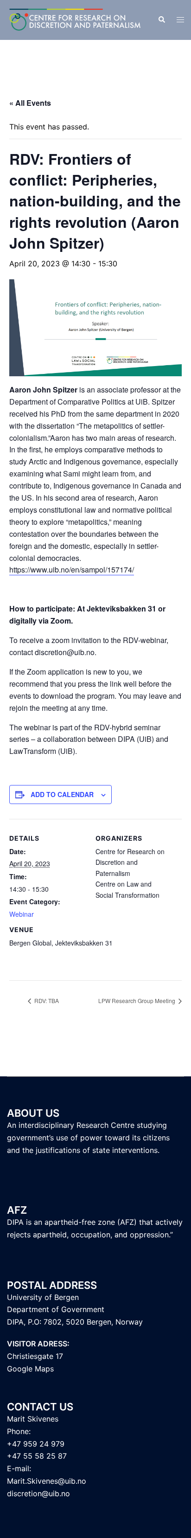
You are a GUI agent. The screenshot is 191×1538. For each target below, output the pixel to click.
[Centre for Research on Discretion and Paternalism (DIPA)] (75, 19)
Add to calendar (62, 794)
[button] (161, 20)
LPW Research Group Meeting (137, 1000)
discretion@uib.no (38, 1493)
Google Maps (30, 1368)
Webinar (21, 914)
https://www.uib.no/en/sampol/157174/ (71, 569)
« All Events (30, 102)
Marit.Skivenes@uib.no (46, 1481)
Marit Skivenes (32, 1418)
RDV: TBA (46, 1000)
